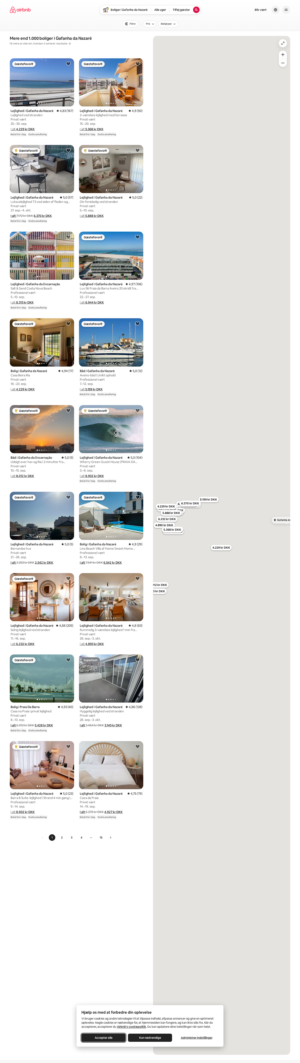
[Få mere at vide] (70, 43)
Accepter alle (103, 1038)
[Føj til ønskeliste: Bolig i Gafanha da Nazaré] (68, 323)
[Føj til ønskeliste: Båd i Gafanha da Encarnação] (68, 410)
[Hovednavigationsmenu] (286, 10)
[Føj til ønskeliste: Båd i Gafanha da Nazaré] (137, 323)
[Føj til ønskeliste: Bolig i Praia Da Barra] (68, 659)
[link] (42, 837)
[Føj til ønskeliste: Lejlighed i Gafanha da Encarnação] (68, 237)
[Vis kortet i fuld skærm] (283, 43)
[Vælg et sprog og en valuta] (275, 10)
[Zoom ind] (283, 55)
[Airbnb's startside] (20, 10)
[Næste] (110, 837)
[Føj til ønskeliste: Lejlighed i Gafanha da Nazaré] (68, 63)
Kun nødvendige (150, 1038)
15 (101, 837)
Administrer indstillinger (196, 1038)
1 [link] (52, 837)
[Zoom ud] (283, 63)
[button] (23, 129)
